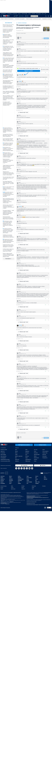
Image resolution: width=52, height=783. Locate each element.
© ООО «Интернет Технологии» (5, 507)
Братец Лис (20, 325)
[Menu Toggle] (1, 16)
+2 (45, 204)
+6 (45, 231)
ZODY (45, 13)
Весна (16, 452)
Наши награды (3, 454)
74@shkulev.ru (12, 501)
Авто (16, 449)
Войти (21, 38)
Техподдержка (3, 457)
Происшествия (36, 454)
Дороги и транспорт (18, 456)
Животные (17, 459)
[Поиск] (46, 16)
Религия (35, 459)
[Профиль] (51, 16)
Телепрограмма (24, 13)
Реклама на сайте (4, 449)
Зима (26, 449)
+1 (45, 86)
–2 (48, 304)
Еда (16, 457)
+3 (45, 133)
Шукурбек (20, 74)
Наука (26, 457)
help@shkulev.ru (7, 503)
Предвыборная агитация (5, 459)
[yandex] (32, 468)
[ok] (22, 468)
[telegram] (16, 468)
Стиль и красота (45, 451)
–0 (48, 46)
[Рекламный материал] (34, 16)
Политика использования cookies (31, 501)
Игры (43, 13)
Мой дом (27, 456)
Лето (26, 454)
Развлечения (36, 457)
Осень (35, 451)
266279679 (20, 206)
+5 (45, 371)
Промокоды (9, 13)
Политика (36, 452)
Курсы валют (38, 13)
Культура (27, 452)
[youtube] (29, 468)
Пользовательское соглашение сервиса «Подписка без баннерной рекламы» (38, 504)
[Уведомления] (48, 16)
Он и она (35, 449)
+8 (45, 338)
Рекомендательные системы (31, 503)
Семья (35, 461)
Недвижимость (3, 13)
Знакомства (14, 13)
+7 (45, 347)
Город (16, 454)
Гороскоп (33, 13)
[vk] (19, 468)
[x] (27, 468)
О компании (3, 452)
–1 (48, 225)
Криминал (27, 451)
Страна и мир (44, 452)
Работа (35, 456)
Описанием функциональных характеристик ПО (33, 496)
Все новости (8, 22)
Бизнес (16, 451)
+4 (45, 242)
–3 (48, 279)
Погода (19, 13)
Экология (44, 454)
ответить (19, 46)
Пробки (22, 16)
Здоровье (17, 461)
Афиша (29, 13)
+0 (45, 46)
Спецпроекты (44, 457)
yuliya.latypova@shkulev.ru (47, 492)
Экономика (44, 456)
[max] (24, 468)
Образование (27, 461)
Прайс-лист (3, 451)
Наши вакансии (3, 456)
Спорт (43, 449)
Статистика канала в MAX (5, 461)
